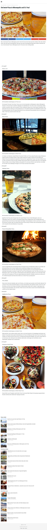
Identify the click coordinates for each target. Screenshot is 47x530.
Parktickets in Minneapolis (12, 438)
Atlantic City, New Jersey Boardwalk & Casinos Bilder (16, 512)
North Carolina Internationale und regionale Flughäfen (17, 470)
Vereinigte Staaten (3, 5)
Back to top (23, 524)
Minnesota (9, 5)
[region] (23, 56)
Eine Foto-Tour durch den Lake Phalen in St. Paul (16, 419)
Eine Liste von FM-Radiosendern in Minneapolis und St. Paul (18, 443)
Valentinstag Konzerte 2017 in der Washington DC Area (17, 480)
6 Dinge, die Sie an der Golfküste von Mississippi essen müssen (18, 507)
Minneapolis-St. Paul (14, 5)
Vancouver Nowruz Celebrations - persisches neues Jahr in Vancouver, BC (20, 485)
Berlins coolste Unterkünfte (12, 492)
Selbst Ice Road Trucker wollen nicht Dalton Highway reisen (18, 502)
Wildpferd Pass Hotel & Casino (12, 517)
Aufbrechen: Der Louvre (11, 475)
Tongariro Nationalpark (11, 497)
